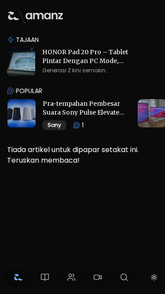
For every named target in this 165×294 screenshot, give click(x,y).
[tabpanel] (82, 99)
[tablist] (71, 277)
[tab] (18, 277)
